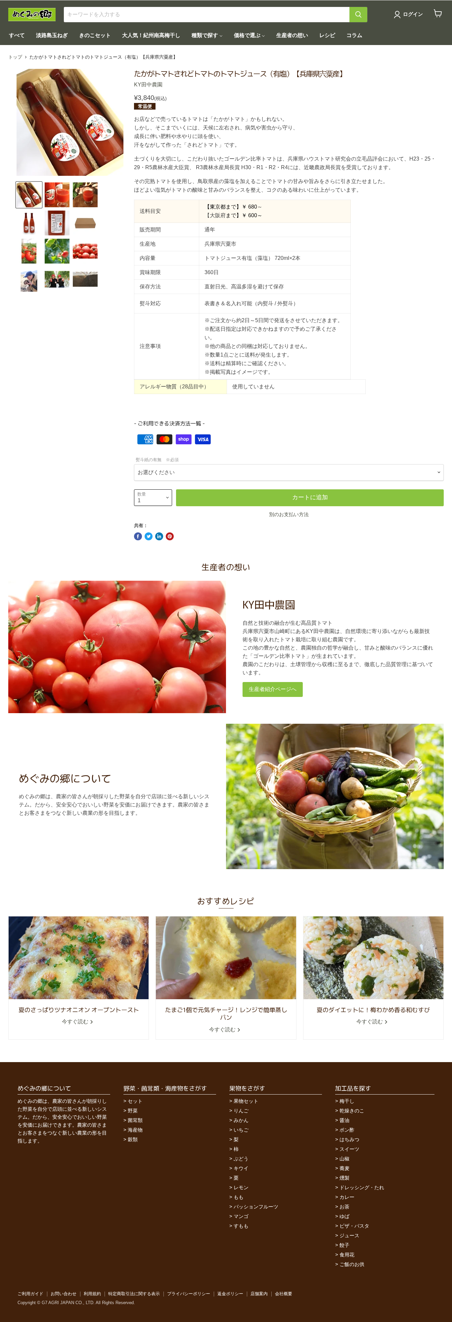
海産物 (135, 1130)
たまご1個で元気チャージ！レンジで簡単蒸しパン (226, 1013)
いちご (241, 1130)
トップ (15, 57)
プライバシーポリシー (188, 1293)
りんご (241, 1110)
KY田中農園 (148, 84)
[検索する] (358, 14)
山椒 (344, 1158)
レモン (241, 1187)
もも (239, 1197)
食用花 (346, 1254)
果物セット (246, 1101)
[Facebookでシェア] (138, 536)
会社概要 (283, 1293)
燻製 (344, 1178)
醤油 (344, 1120)
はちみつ (349, 1139)
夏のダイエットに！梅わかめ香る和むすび (373, 1009)
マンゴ (241, 1216)
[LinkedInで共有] (159, 536)
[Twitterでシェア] (149, 536)
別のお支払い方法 (289, 514)
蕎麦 (344, 1168)
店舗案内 (259, 1293)
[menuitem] (16, 35)
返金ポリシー (230, 1293)
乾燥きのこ (351, 1110)
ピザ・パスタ (354, 1226)
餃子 (344, 1245)
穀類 (133, 1139)
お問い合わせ (63, 1293)
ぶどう (241, 1158)
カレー (346, 1197)
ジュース (349, 1235)
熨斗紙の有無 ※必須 (157, 460)
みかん (241, 1120)
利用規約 (92, 1293)
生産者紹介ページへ (272, 689)
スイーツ (349, 1149)
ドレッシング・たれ (361, 1187)
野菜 (133, 1110)
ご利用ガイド (30, 1293)
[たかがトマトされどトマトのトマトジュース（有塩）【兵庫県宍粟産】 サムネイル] (29, 195)
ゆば (344, 1216)
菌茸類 (135, 1120)
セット (135, 1101)
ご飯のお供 (351, 1264)
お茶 (344, 1206)
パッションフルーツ (256, 1206)
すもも (241, 1226)
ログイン (413, 14)
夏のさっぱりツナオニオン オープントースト (79, 1009)
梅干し (346, 1101)
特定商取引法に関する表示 (134, 1293)
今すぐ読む (76, 1021)
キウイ (241, 1168)
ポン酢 (346, 1130)
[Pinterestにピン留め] (170, 536)
